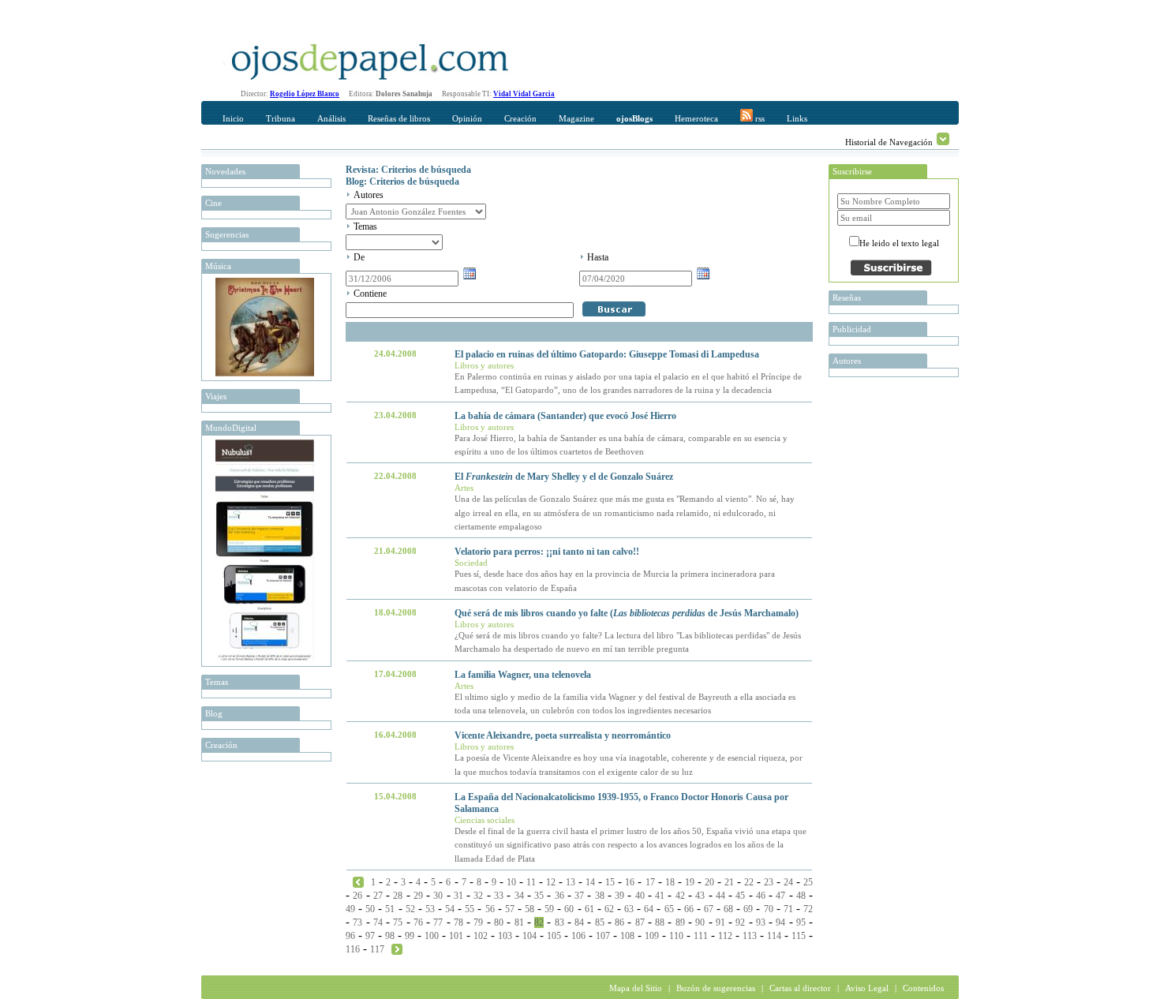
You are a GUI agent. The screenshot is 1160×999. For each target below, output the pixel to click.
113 (750, 935)
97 (370, 935)
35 (539, 895)
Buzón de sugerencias (715, 988)
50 (370, 909)
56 (490, 909)
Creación (520, 118)
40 (640, 895)
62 (609, 909)
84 (579, 922)
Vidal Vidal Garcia (524, 94)
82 (539, 922)
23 (768, 882)
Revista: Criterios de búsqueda (408, 169)
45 (740, 895)
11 (531, 882)
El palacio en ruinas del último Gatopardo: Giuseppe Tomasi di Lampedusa (607, 354)
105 (554, 935)
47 (780, 895)
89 (680, 922)
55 (469, 909)
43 (700, 895)
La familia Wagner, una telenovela (523, 674)
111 (701, 935)
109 (652, 935)
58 (529, 909)
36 (559, 895)
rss (759, 118)
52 (410, 909)
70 (768, 909)
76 (418, 922)
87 (640, 922)
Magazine (576, 118)
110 (676, 935)
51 (390, 909)
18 (670, 882)
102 (480, 935)
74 (378, 922)
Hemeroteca (696, 118)
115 (798, 935)
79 (478, 922)
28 (397, 895)
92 (740, 922)
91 (720, 922)
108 (627, 935)
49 (350, 909)
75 (397, 922)
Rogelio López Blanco (304, 94)
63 (629, 909)
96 (350, 935)
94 (780, 922)
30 (438, 895)
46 (760, 895)
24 (788, 882)
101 (456, 935)
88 (659, 922)
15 (610, 882)
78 (458, 922)
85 (599, 922)
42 (680, 895)
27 (378, 895)
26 (357, 895)
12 (551, 882)
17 (650, 882)
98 (390, 935)
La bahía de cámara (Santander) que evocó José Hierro (565, 415)
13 (570, 882)
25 (808, 882)
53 (430, 909)
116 (353, 949)
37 (579, 895)
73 (357, 922)
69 (748, 909)
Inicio (233, 118)
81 (519, 922)
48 (801, 895)
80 (498, 922)
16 (629, 882)
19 (689, 882)
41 (659, 895)
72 (808, 909)
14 (590, 882)
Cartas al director (800, 988)
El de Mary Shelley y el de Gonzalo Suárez (564, 476)
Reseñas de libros (399, 118)
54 (450, 909)
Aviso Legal (867, 988)
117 (377, 949)
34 (519, 895)
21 (729, 882)
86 (619, 922)
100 (432, 935)
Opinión (467, 118)
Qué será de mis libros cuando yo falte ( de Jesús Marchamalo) (627, 613)
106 (578, 935)
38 (599, 895)
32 (478, 895)
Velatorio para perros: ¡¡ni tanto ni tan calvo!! (547, 551)
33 (498, 895)
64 (648, 909)
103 (505, 935)
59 (549, 909)
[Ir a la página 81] (358, 881)
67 (708, 909)
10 (511, 882)
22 (749, 882)
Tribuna (280, 118)
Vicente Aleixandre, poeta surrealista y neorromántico (563, 735)
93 (760, 922)
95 (801, 922)
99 (409, 935)
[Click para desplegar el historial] (943, 139)
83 (559, 922)
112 (725, 935)
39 (619, 895)
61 (589, 909)
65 (669, 909)
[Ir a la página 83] (397, 948)
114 (774, 935)
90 (700, 922)
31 (458, 895)
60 (569, 909)
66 (689, 909)
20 (709, 882)
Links (797, 118)
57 (510, 909)
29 (418, 895)
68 (728, 909)
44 (720, 895)
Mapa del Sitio (635, 988)
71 (788, 909)
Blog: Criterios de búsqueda (402, 181)
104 (529, 935)
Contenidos (923, 988)
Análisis (331, 118)
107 (603, 935)
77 (438, 922)
